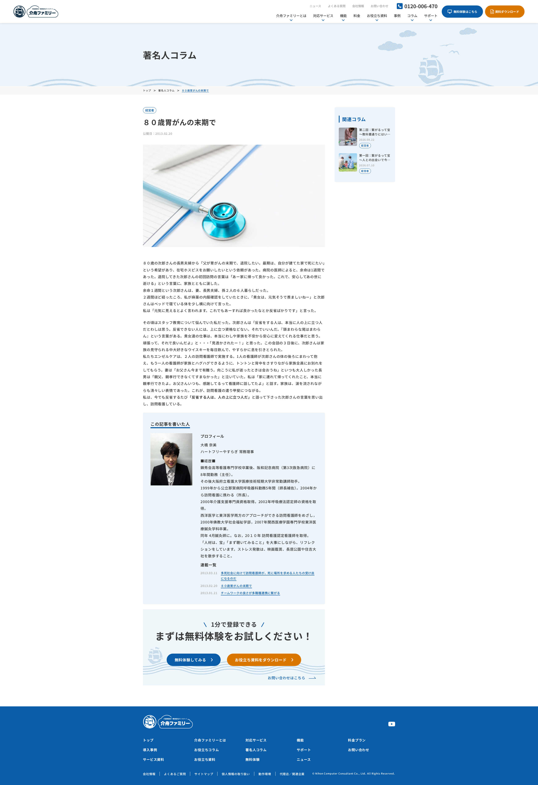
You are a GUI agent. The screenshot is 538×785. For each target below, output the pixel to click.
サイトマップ (203, 774)
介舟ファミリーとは (291, 15)
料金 (356, 15)
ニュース (315, 6)
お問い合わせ (379, 6)
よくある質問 (336, 6)
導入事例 (150, 749)
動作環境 (264, 774)
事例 (397, 15)
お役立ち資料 (377, 15)
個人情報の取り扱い (236, 774)
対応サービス (323, 15)
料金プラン (357, 740)
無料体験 (252, 759)
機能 (343, 15)
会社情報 (358, 6)
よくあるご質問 (175, 774)
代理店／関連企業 (292, 774)
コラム (412, 15)
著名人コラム (256, 749)
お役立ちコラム (206, 749)
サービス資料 (153, 759)
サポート (431, 15)
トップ (148, 740)
